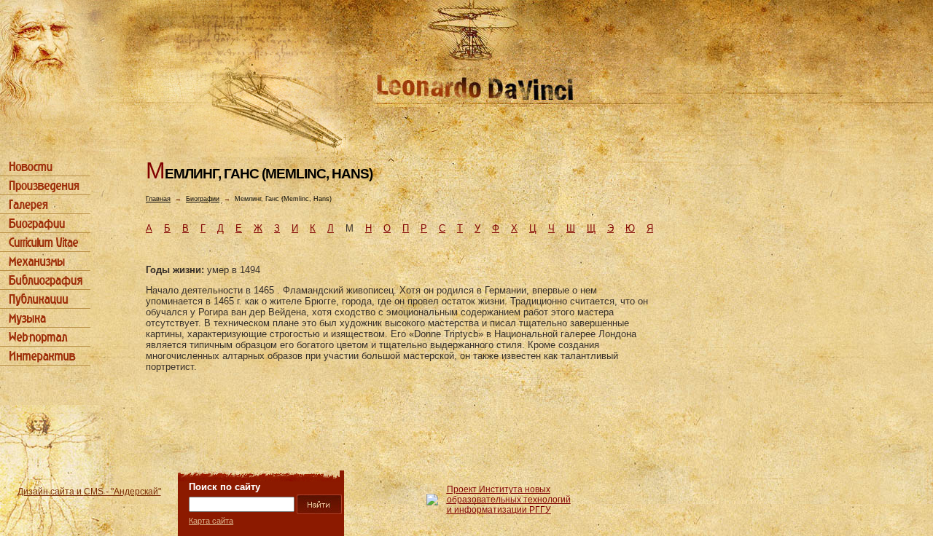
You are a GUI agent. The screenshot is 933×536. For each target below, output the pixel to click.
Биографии (202, 198)
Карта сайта (211, 520)
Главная (158, 198)
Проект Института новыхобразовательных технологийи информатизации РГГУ (509, 499)
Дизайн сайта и (89, 491)
